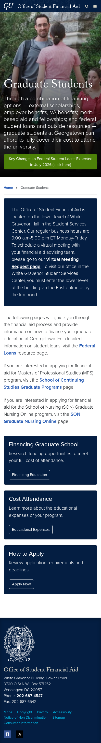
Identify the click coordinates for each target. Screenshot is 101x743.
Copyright (24, 712)
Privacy (42, 712)
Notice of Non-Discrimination (26, 717)
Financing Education (29, 474)
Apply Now (21, 584)
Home (8, 188)
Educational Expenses (31, 529)
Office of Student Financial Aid (48, 7)
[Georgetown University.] (8, 6)
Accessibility (62, 712)
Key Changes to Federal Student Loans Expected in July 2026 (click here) (50, 161)
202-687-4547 (30, 695)
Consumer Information (21, 723)
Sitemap (58, 717)
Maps (8, 712)
